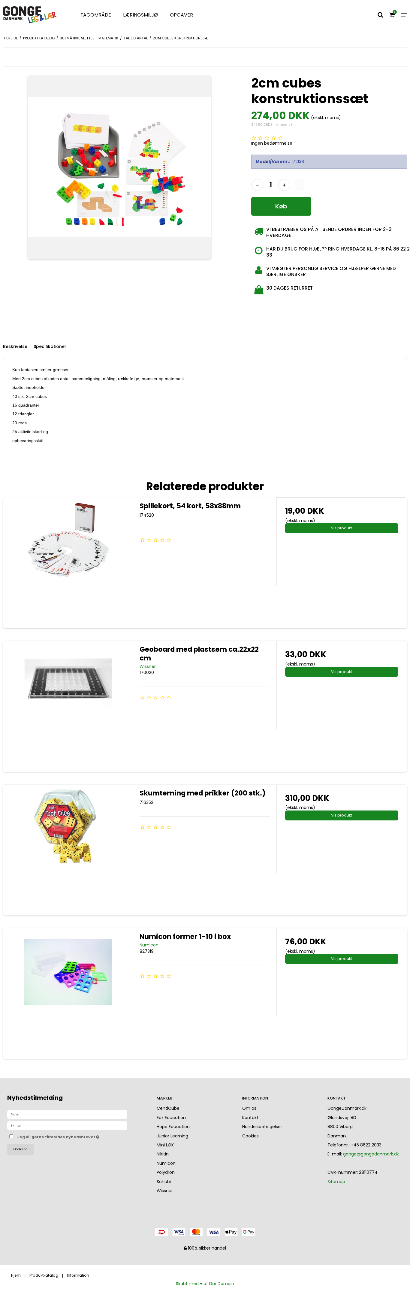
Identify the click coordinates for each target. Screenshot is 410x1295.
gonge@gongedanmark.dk (371, 1154)
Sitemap (336, 1182)
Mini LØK (165, 1145)
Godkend (21, 1149)
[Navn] (67, 1114)
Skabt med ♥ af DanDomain (205, 1284)
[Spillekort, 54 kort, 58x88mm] (68, 562)
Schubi (164, 1182)
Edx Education (171, 1118)
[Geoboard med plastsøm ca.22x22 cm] (68, 706)
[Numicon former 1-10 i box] (68, 993)
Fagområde (95, 14)
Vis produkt (341, 528)
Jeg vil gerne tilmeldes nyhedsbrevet (80, 1136)
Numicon (166, 1163)
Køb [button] (281, 206)
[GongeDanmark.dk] (34, 15)
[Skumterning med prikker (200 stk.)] (68, 850)
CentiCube (168, 1108)
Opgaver (181, 14)
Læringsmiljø (140, 14)
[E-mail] (67, 1125)
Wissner (165, 1191)
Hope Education (173, 1127)
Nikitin (163, 1154)
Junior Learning (172, 1136)
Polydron (166, 1172)
